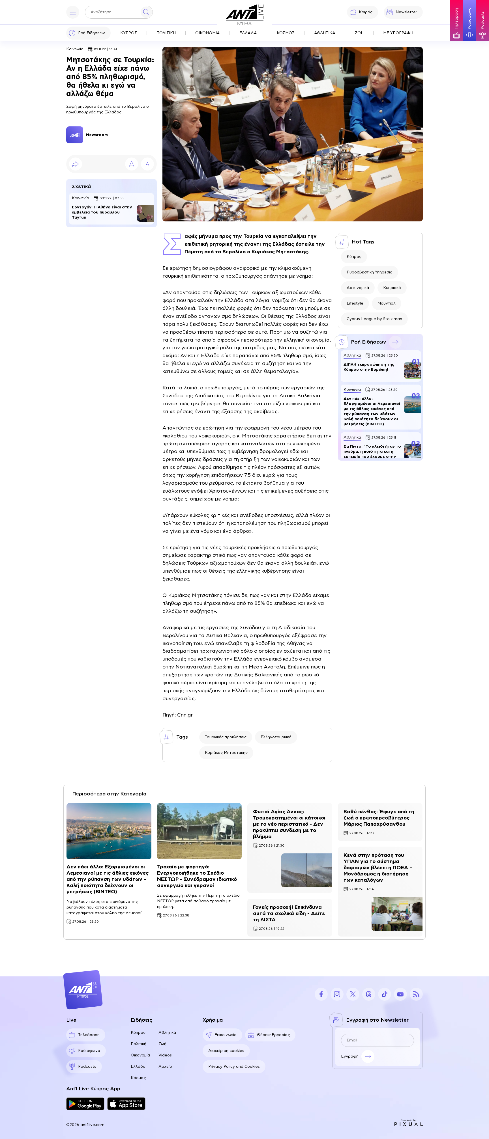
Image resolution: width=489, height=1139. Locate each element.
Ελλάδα (138, 1067)
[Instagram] (337, 994)
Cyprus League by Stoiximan (374, 319)
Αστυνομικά (358, 288)
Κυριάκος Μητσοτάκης (226, 753)
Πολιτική (138, 1044)
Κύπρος (354, 257)
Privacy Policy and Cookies (234, 1067)
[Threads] (368, 994)
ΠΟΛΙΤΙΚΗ (166, 33)
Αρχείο (165, 1067)
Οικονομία (140, 1055)
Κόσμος (138, 1078)
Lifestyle (355, 303)
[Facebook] (321, 994)
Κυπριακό (392, 288)
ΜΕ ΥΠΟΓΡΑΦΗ (398, 33)
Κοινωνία (74, 49)
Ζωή (162, 1044)
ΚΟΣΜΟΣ (286, 33)
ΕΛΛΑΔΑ (248, 33)
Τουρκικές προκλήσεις (225, 737)
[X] (352, 994)
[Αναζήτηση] (146, 12)
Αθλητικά (167, 1033)
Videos (165, 1055)
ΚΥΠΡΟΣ (128, 33)
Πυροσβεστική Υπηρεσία (370, 272)
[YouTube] (400, 994)
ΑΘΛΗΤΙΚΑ (324, 33)
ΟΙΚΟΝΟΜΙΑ (207, 33)
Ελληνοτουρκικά (276, 737)
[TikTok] (384, 994)
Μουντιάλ (387, 303)
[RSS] (416, 994)
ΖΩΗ (359, 33)
